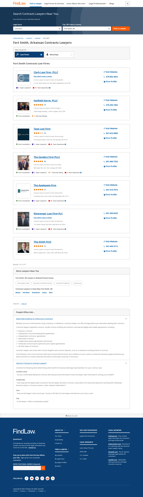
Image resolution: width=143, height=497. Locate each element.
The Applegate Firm (45, 185)
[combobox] (37, 28)
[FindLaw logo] (20, 3)
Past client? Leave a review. (43, 76)
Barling (18, 292)
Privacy (22, 491)
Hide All (24, 304)
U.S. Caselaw (84, 455)
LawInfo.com (112, 460)
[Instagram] (42, 478)
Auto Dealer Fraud (23, 283)
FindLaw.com (112, 436)
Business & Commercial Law (42, 283)
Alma (50, 292)
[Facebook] (26, 478)
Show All (16, 304)
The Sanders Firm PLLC (47, 157)
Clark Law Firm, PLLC (46, 72)
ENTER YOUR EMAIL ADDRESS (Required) (26, 464)
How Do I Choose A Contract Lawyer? (31, 363)
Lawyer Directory (18, 38)
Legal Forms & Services (87, 436)
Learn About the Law (86, 448)
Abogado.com (113, 452)
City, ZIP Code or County (72, 24)
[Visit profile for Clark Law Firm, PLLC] (23, 78)
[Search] (127, 3)
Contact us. (32, 448)
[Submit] (43, 468)
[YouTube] (32, 478)
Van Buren (26, 292)
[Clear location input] (109, 28)
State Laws (83, 452)
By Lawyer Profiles (61, 462)
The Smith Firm (42, 241)
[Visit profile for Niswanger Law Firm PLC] (23, 219)
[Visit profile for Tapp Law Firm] (23, 134)
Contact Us (58, 443)
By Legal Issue (59, 459)
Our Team (58, 436)
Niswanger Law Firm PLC (48, 213)
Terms (15, 491)
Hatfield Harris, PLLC (46, 100)
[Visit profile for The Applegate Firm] (23, 191)
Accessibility (59, 440)
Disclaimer (32, 491)
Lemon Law (77, 283)
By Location (58, 455)
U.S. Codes (83, 459)
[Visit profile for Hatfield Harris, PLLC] (23, 106)
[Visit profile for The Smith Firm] (23, 247)
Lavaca (44, 292)
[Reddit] (47, 478)
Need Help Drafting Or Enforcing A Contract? (34, 319)
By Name (58, 466)
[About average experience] (49, 88)
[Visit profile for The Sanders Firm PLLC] (23, 162)
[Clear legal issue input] (59, 28)
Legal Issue (17, 24)
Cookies (41, 491)
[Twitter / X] (37, 478)
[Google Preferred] (53, 478)
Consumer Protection (63, 283)
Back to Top (72, 416)
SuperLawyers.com (114, 444)
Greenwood (36, 292)
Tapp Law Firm (42, 128)
